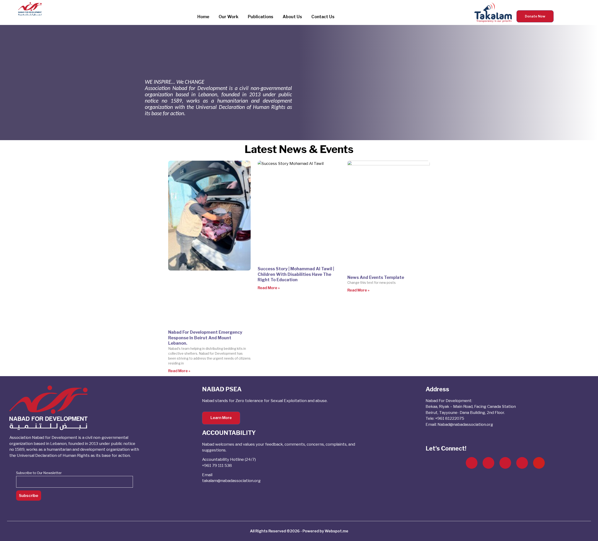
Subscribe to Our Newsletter (39, 473)
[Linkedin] (522, 463)
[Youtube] (539, 463)
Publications (260, 16)
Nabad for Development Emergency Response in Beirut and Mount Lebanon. (205, 338)
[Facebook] (471, 463)
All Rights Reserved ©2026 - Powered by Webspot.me (299, 531)
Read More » (179, 371)
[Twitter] (488, 463)
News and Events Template (375, 277)
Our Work (228, 16)
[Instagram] (505, 463)
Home (203, 16)
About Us (292, 16)
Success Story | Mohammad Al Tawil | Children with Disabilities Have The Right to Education (296, 274)
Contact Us (323, 16)
